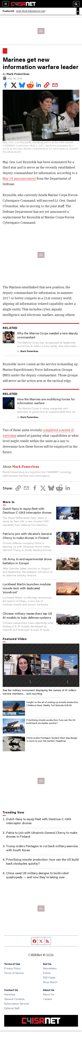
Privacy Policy (12, 968)
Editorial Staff (11, 1008)
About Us (48, 994)
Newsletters (50, 968)
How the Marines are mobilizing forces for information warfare (46, 401)
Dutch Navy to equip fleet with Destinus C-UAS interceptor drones (27, 510)
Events (47, 973)
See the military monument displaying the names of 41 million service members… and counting (39, 691)
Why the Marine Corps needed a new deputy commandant (47, 335)
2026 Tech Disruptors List (30, 11)
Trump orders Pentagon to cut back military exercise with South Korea (42, 848)
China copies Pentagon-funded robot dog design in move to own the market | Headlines (51, 739)
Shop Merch (50, 982)
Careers (47, 999)
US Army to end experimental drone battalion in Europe (27, 561)
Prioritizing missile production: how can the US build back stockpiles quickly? (50, 721)
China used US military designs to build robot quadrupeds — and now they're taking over (37, 875)
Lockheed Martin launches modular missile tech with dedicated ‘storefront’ (27, 588)
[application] (41, 665)
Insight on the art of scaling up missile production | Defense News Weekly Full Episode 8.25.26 (52, 703)
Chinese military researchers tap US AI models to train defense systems (27, 615)
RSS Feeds (49, 977)
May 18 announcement (19, 178)
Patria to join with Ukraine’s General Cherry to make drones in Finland (27, 535)
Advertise (9, 994)
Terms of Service (14, 973)
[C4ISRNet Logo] (23, 4)
